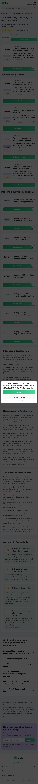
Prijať (19, 392)
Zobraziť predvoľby (19, 397)
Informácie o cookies (18, 400)
